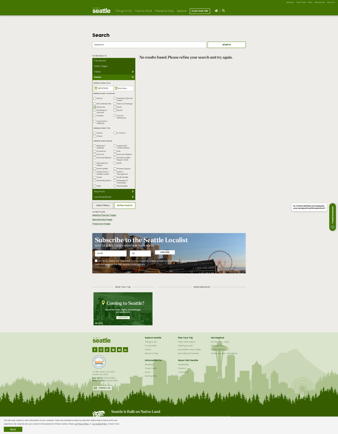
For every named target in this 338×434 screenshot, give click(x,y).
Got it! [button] (13, 429)
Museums (101, 107)
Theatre (100, 115)
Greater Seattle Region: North (123, 158)
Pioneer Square (123, 168)
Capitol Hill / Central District (123, 147)
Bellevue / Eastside (101, 147)
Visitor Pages (100, 66)
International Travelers (188, 353)
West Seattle (122, 186)
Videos (97, 72)
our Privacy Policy (81, 424)
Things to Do (123, 11)
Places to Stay (164, 11)
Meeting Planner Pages (104, 215)
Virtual (99, 136)
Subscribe (165, 252)
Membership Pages (102, 219)
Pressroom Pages (101, 224)
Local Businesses (102, 197)
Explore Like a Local (220, 349)
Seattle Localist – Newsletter (224, 353)
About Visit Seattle (188, 360)
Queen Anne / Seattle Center (103, 173)
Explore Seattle (153, 338)
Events (97, 77)
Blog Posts (99, 191)
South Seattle (122, 177)
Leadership (183, 364)
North (119, 163)
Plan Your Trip (200, 11)
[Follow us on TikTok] (107, 349)
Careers (182, 368)
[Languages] (216, 11)
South (99, 177)
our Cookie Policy (99, 424)
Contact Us (104, 388)
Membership (320, 2)
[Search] (223, 11)
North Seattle (102, 168)
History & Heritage (124, 103)
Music (119, 107)
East (118, 151)
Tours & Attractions (121, 116)
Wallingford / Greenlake (122, 181)
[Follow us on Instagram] (101, 349)
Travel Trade (301, 2)
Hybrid (99, 133)
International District (102, 164)
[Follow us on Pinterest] (113, 349)
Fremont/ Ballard (104, 157)
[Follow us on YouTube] (119, 349)
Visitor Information (186, 342)
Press (310, 2)
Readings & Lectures (102, 111)
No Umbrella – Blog (220, 342)
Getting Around (185, 345)
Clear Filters (102, 205)
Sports (120, 110)
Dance (99, 98)
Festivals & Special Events (125, 99)
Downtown (101, 151)
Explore (182, 11)
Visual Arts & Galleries (102, 122)
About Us (331, 2)
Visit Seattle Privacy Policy (131, 264)
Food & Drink (143, 11)
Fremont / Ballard (124, 154)
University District (104, 180)
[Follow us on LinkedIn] (125, 349)
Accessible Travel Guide (189, 349)
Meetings (290, 2)
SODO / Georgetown (122, 173)
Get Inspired (217, 338)
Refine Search (124, 205)
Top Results (100, 61)
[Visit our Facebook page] (94, 349)
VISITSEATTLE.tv (217, 345)
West (99, 186)
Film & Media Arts (104, 103)
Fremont (100, 154)
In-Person (121, 133)
